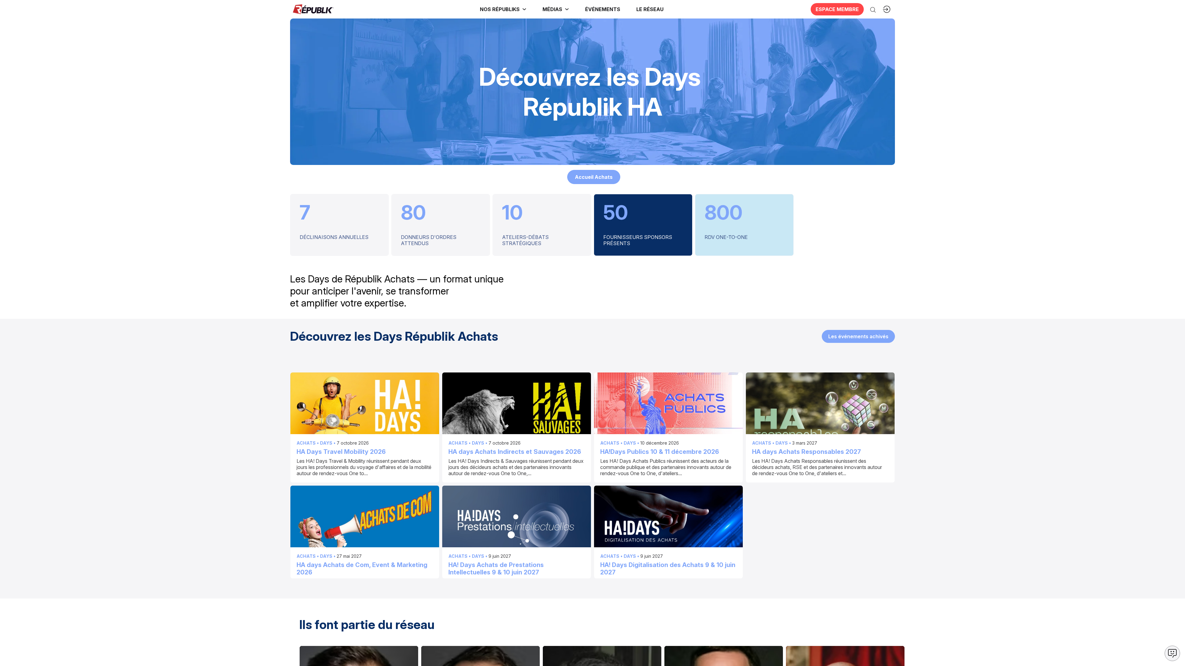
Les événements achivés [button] (858, 336)
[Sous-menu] (524, 9)
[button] (602, 9)
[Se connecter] (886, 9)
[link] (503, 9)
